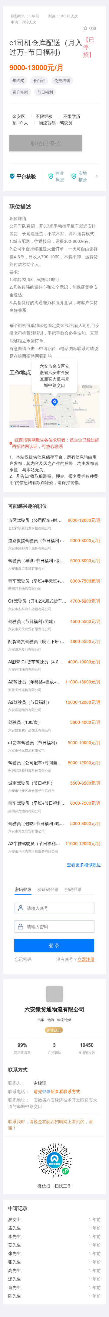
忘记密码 (23, 959)
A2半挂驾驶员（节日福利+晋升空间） (35, 843)
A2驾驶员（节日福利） (29, 702)
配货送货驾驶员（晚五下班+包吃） (37, 641)
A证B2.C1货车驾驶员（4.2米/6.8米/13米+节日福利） (36, 661)
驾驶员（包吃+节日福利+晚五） (37, 823)
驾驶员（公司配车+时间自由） (36, 762)
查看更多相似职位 (84, 864)
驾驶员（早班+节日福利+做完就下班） (37, 560)
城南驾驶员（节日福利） (31, 783)
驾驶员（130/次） (25, 722)
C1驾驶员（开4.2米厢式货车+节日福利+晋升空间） (37, 601)
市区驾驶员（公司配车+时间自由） (36, 520)
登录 (46, 1091)
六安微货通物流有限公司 (54, 1009)
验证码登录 (48, 889)
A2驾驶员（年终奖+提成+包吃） (35, 682)
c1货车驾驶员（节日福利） (33, 742)
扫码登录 (73, 889)
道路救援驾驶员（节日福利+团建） (37, 540)
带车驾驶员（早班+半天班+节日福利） (37, 581)
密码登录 (23, 889)
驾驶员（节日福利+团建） (32, 621)
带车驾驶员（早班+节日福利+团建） (37, 803)
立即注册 (86, 959)
